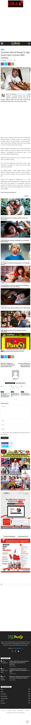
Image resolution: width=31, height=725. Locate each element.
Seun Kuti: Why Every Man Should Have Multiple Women (24, 365)
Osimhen (25, 179)
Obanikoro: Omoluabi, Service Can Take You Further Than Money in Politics (19, 677)
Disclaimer (9, 710)
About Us (4, 710)
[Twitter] (5, 64)
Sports (5, 46)
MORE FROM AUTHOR (20, 383)
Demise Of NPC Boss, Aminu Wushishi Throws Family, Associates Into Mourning (19, 662)
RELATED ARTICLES (10, 383)
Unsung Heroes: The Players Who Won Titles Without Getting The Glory (15, 395)
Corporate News (4, 698)
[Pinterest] (9, 64)
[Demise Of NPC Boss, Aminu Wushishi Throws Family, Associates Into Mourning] (4, 663)
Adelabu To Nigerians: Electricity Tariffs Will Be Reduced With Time (8, 365)
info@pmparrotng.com (18, 648)
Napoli (15, 351)
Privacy (14, 710)
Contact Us (27, 710)
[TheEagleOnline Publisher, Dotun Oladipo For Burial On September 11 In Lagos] (4, 671)
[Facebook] (2, 64)
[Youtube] (18, 651)
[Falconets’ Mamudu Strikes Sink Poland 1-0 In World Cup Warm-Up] (25, 388)
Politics (2, 700)
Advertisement (20, 710)
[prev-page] (14, 399)
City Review (3, 694)
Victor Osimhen (21, 94)
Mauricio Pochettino (8, 351)
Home (2, 46)
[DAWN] (15, 599)
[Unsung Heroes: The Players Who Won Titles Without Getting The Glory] (15, 388)
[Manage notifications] (27, 721)
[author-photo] (15, 373)
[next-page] (16, 399)
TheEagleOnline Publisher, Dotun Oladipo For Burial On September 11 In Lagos (19, 670)
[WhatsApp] (12, 64)
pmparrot (4, 60)
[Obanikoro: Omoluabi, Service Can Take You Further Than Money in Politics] (4, 678)
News (2, 689)
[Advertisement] (15, 25)
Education (3, 703)
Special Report (4, 696)
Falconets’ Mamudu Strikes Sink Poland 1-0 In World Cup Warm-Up (25, 394)
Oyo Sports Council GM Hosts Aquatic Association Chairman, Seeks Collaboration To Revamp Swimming (5, 395)
